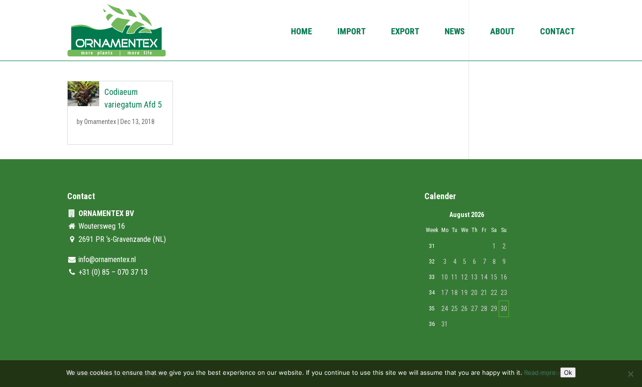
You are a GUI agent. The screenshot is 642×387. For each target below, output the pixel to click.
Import (351, 32)
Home (301, 32)
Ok (568, 372)
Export (405, 32)
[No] (630, 374)
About (502, 32)
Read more (540, 372)
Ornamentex (100, 121)
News (455, 32)
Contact (557, 32)
